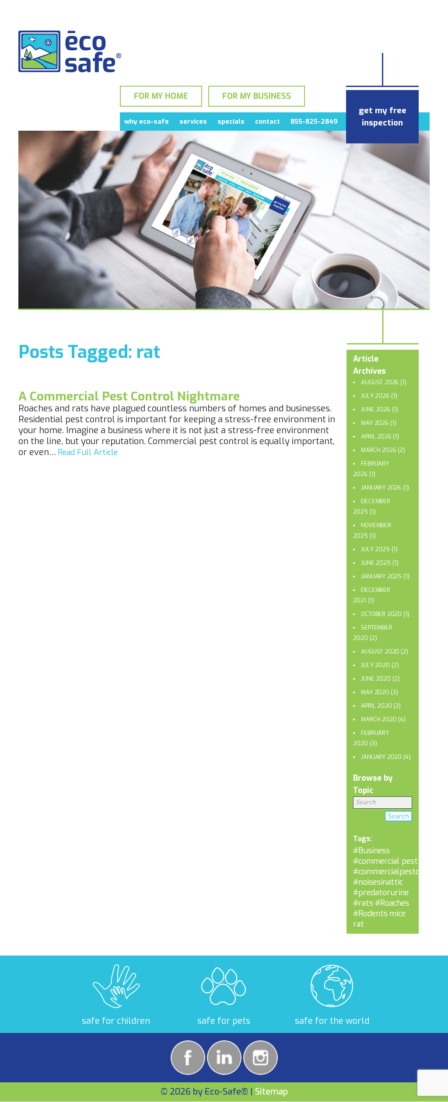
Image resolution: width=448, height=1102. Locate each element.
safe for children (116, 1021)
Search (398, 818)
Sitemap (271, 1092)
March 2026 (378, 450)
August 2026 (380, 382)
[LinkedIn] (224, 1057)
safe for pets (223, 1021)
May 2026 (374, 423)
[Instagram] (260, 1057)
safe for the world (332, 1021)
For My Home (161, 96)
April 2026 (376, 436)
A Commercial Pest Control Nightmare (129, 396)
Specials (231, 121)
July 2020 (375, 665)
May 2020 (374, 692)
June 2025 (375, 563)
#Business (371, 850)
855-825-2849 (314, 121)
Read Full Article (88, 452)
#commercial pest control (399, 861)
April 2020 (376, 705)
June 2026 (375, 409)
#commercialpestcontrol (397, 871)
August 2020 (380, 651)
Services (193, 121)
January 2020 (381, 757)
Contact (267, 121)
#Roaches (392, 903)
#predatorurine (381, 892)
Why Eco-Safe (146, 121)
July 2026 (375, 396)
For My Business (256, 96)
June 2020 (375, 678)
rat (358, 924)
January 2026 (381, 487)
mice (397, 913)
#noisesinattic (378, 882)
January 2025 (381, 576)
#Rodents (370, 913)
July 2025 (375, 549)
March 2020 (378, 719)
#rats (363, 903)
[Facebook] (188, 1057)
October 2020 (381, 614)
